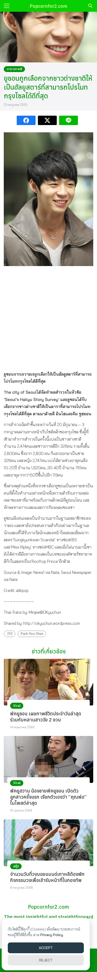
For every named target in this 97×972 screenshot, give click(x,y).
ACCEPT (46, 947)
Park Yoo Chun (32, 633)
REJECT (46, 960)
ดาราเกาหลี (14, 69)
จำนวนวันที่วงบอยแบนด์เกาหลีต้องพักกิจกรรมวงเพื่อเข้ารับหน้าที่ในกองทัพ (47, 877)
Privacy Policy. (52, 935)
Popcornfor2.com (48, 6)
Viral (16, 706)
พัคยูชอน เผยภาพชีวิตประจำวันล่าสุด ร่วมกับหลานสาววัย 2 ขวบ (45, 716)
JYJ (9, 633)
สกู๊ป (16, 866)
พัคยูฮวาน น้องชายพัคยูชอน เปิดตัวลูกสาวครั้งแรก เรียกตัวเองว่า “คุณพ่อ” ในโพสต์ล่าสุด (48, 797)
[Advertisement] (48, 318)
